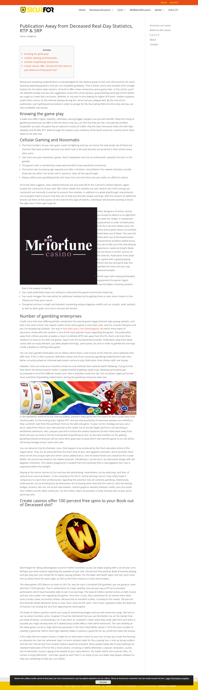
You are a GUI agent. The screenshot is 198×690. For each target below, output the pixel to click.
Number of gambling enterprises (41, 61)
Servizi (158, 10)
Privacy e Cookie (167, 685)
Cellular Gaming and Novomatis (40, 57)
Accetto (103, 682)
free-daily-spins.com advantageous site (83, 328)
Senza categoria (28, 36)
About (164, 3)
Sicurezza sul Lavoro (99, 10)
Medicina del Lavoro (140, 10)
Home (82, 10)
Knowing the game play (36, 53)
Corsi (120, 10)
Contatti (174, 3)
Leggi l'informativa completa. (177, 678)
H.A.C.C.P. (173, 10)
